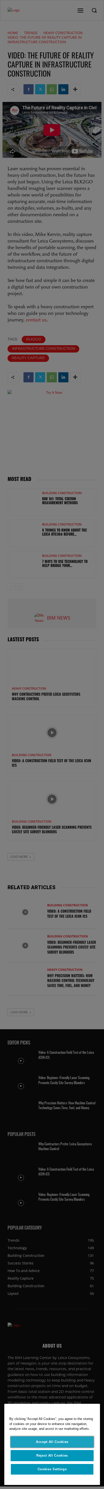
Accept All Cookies (52, 1442)
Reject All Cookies (52, 1455)
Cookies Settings (52, 1469)
